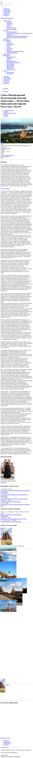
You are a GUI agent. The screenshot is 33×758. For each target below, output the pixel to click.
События (9, 22)
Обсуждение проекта (12, 52)
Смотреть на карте (5, 148)
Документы (7, 12)
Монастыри (7, 54)
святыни (6, 111)
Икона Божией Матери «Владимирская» (11, 514)
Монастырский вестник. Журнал (15, 51)
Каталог (6, 91)
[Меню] (1, 2)
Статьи (8, 41)
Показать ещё (4, 492)
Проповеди (10, 23)
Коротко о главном (12, 29)
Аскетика (9, 58)
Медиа (5, 71)
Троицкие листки (11, 27)
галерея (6, 114)
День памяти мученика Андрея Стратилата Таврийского (15, 490)
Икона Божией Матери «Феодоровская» (11, 521)
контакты (6, 116)
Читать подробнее (5, 188)
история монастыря (9, 110)
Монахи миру (10, 66)
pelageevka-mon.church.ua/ (7, 155)
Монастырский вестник (7, 18)
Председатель (7, 11)
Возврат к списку (5, 738)
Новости (6, 30)
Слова (8, 26)
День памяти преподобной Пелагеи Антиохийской (14, 499)
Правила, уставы (11, 69)
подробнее (3, 482)
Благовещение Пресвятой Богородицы (11, 501)
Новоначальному (11, 57)
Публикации (7, 40)
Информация (7, 10)
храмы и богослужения (10, 113)
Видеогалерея (10, 72)
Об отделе (6, 8)
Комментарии (10, 44)
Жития (8, 59)
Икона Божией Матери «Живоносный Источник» (14, 518)
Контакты (6, 15)
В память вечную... (12, 61)
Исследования (10, 64)
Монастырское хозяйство (13, 62)
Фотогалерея (10, 73)
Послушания (10, 68)
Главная (6, 88)
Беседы (9, 45)
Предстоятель (7, 20)
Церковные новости (12, 32)
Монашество (7, 55)
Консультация (10, 65)
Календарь (6, 14)
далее (6, 755)
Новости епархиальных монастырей (16, 37)
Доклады (9, 25)
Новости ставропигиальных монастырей (17, 36)
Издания (9, 50)
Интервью (9, 43)
